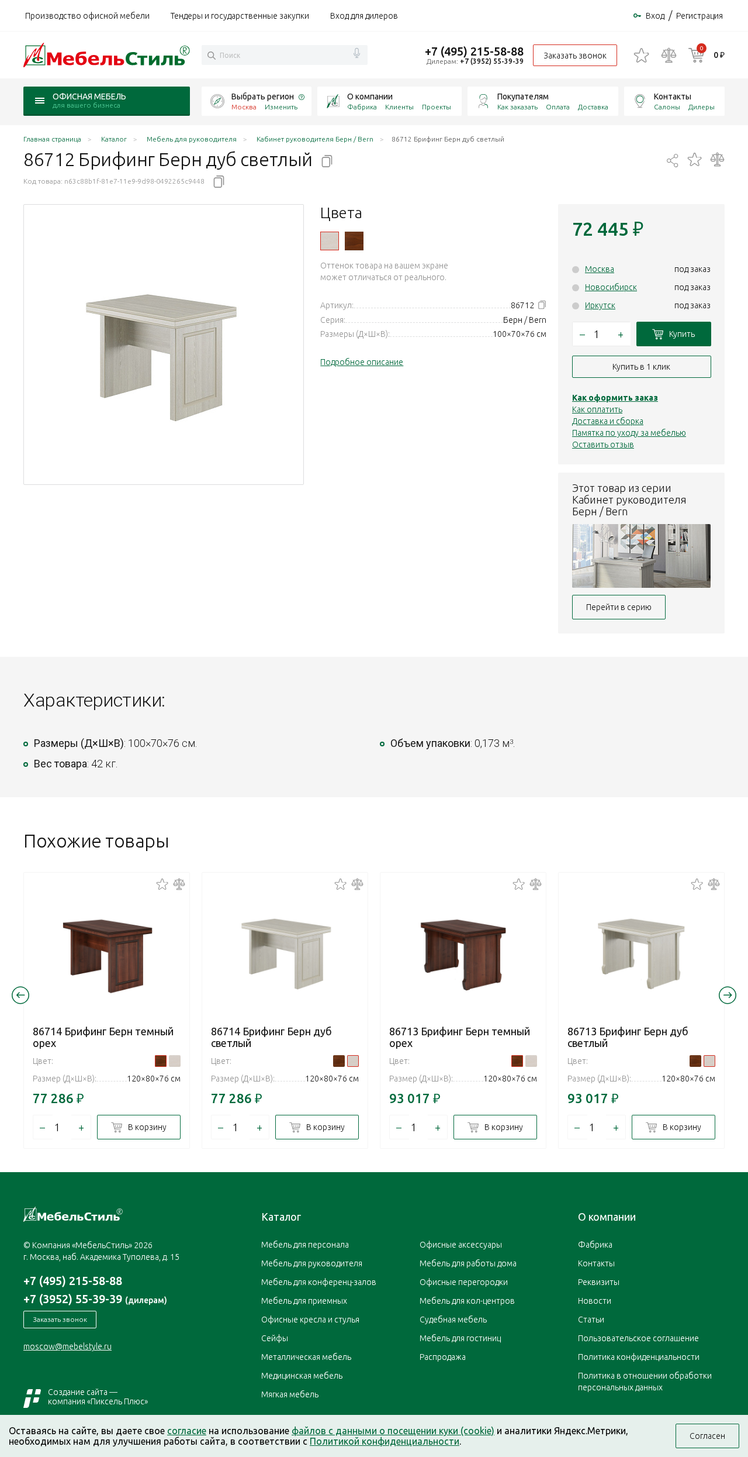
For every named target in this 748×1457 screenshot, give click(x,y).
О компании (370, 96)
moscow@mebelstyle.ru (67, 1346)
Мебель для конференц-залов (318, 1282)
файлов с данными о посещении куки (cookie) (393, 1430)
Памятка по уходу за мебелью (629, 433)
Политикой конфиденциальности (384, 1441)
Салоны (667, 107)
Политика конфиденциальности (638, 1357)
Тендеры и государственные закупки (240, 15)
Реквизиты (598, 1282)
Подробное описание (361, 362)
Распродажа (443, 1357)
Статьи (591, 1319)
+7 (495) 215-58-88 (474, 51)
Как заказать (517, 107)
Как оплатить (597, 409)
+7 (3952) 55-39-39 (492, 61)
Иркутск (600, 305)
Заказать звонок (575, 55)
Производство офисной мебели (87, 15)
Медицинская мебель (301, 1375)
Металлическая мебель (306, 1357)
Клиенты (399, 107)
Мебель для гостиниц (460, 1338)
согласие (186, 1430)
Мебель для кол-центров (467, 1301)
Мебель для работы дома (468, 1263)
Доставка (593, 107)
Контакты (672, 96)
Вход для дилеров (364, 15)
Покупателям (523, 96)
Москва (599, 269)
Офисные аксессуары (461, 1244)
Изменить (281, 107)
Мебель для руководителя (311, 1263)
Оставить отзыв (603, 444)
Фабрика (362, 107)
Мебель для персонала (305, 1244)
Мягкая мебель (289, 1394)
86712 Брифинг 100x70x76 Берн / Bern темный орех (354, 241)
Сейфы (274, 1338)
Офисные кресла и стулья (310, 1319)
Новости (594, 1301)
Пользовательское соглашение (638, 1338)
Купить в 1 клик (641, 366)
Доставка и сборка (607, 421)
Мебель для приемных (304, 1301)
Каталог (281, 1216)
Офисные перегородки (464, 1282)
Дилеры (701, 107)
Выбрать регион (262, 96)
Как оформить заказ (615, 397)
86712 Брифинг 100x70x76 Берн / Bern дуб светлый (329, 241)
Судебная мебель (453, 1319)
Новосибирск (611, 287)
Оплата (558, 107)
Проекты (436, 107)
